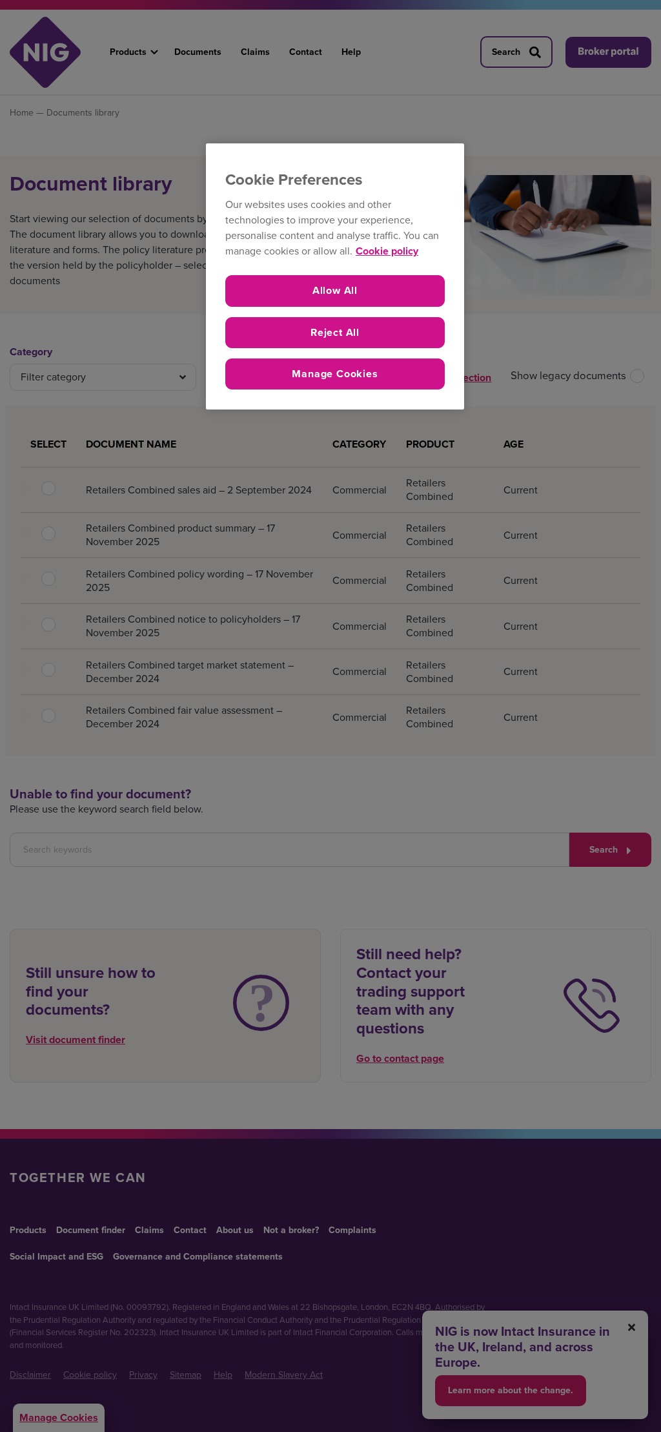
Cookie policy (387, 251)
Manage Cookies (335, 373)
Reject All (335, 332)
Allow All (335, 290)
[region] (335, 276)
